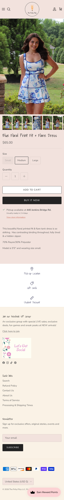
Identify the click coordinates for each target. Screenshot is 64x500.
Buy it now (32, 200)
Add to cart (32, 189)
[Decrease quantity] (6, 176)
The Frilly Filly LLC (17, 489)
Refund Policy (9, 385)
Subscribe (13, 447)
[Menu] (3, 9)
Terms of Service (11, 400)
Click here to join (11, 331)
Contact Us (8, 390)
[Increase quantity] (24, 176)
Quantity (7, 169)
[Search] (10, 9)
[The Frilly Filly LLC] (32, 9)
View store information (16, 217)
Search (6, 380)
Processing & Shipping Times (17, 405)
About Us (7, 395)
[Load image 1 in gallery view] (32, 66)
